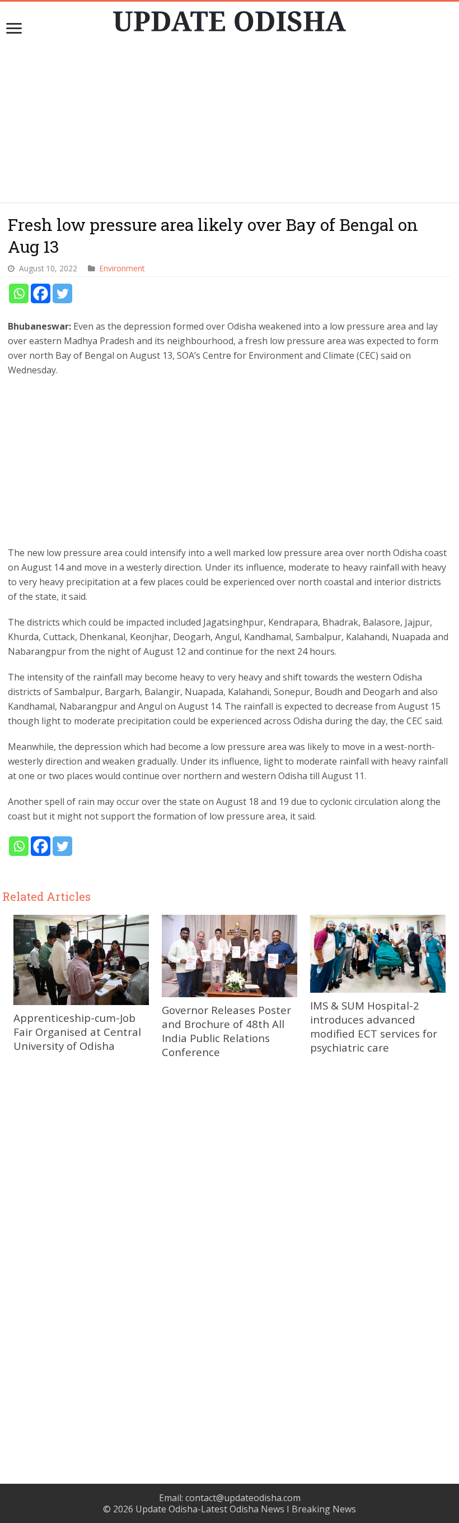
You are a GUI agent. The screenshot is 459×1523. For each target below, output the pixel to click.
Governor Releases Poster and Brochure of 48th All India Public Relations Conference (226, 1031)
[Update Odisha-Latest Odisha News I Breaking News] (229, 18)
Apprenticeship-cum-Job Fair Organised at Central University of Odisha (77, 1032)
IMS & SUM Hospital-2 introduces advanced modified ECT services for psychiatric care (373, 1026)
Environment (122, 268)
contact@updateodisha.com (243, 1498)
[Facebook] (40, 293)
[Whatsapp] (19, 293)
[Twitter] (62, 293)
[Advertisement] (229, 123)
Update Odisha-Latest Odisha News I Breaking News (245, 1509)
